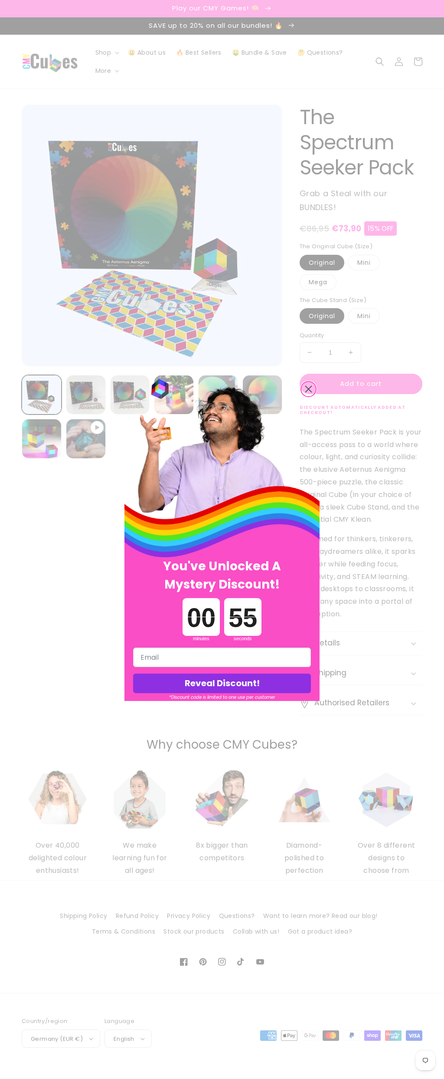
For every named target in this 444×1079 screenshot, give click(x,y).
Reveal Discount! (222, 683)
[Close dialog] (308, 389)
